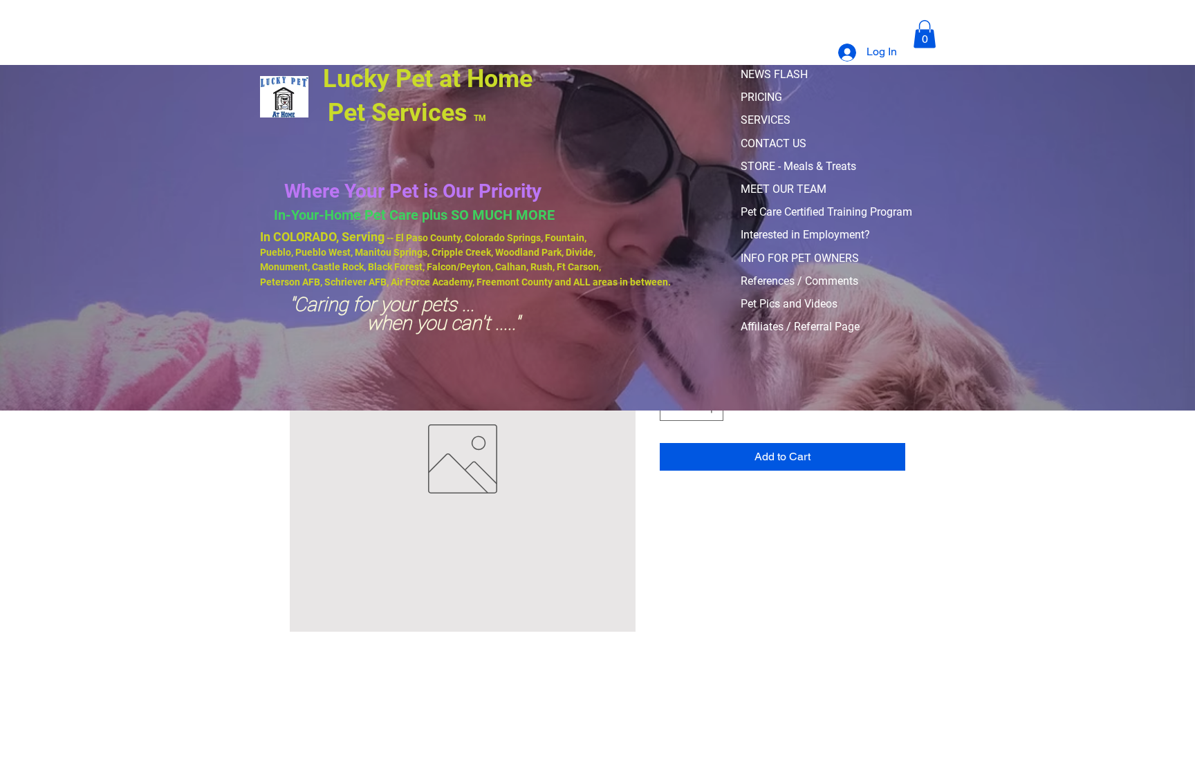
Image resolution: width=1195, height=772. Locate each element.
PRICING (761, 97)
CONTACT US (773, 143)
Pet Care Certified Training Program (826, 211)
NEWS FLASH (774, 74)
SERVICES (765, 119)
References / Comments (799, 281)
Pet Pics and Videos (789, 303)
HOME (756, 51)
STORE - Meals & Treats (798, 166)
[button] (924, 34)
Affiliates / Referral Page (800, 326)
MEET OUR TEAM (783, 189)
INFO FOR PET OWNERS (800, 258)
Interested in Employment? (805, 234)
